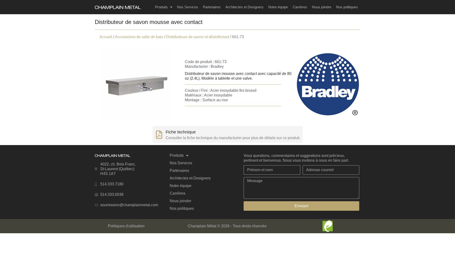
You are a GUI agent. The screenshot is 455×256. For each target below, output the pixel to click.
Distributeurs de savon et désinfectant (197, 37)
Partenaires (212, 7)
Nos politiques (347, 7)
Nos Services (187, 7)
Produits (161, 7)
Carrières (300, 7)
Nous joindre (321, 7)
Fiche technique (181, 132)
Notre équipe (278, 7)
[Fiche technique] (159, 134)
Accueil (106, 37)
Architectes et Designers (244, 7)
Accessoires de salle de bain (139, 37)
